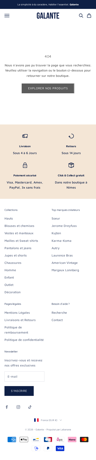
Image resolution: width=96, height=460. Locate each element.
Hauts (8, 218)
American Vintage (65, 263)
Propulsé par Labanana (58, 429)
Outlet (8, 285)
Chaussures (12, 263)
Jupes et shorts (15, 255)
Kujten (56, 233)
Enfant (9, 277)
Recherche (59, 312)
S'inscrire (19, 391)
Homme (10, 270)
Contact (57, 320)
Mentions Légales (17, 312)
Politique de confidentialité (24, 340)
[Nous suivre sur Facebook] (6, 407)
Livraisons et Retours (20, 320)
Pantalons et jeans (17, 248)
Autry (56, 248)
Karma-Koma (61, 240)
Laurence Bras (62, 255)
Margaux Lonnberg (65, 270)
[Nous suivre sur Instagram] (18, 407)
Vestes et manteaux (18, 233)
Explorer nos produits (48, 88)
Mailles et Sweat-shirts (21, 240)
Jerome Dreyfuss (64, 226)
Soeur (56, 218)
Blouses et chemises (19, 226)
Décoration (12, 292)
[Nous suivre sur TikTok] (30, 407)
